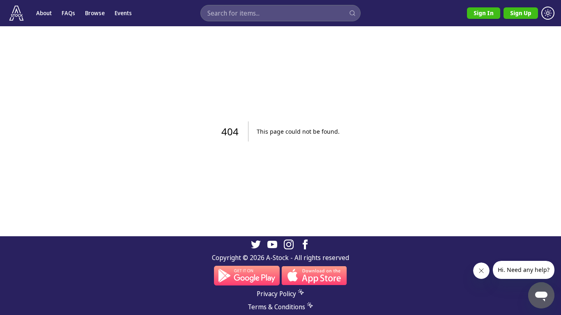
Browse (95, 13)
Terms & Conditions (276, 306)
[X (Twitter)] (256, 244)
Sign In (484, 13)
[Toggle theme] (547, 13)
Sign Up (520, 13)
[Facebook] (305, 244)
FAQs (68, 13)
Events (123, 13)
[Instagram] (289, 244)
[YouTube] (272, 244)
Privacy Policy (276, 293)
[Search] (352, 13)
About (44, 13)
